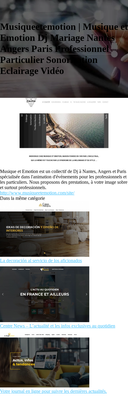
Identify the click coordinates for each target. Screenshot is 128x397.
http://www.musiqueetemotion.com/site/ (37, 192)
